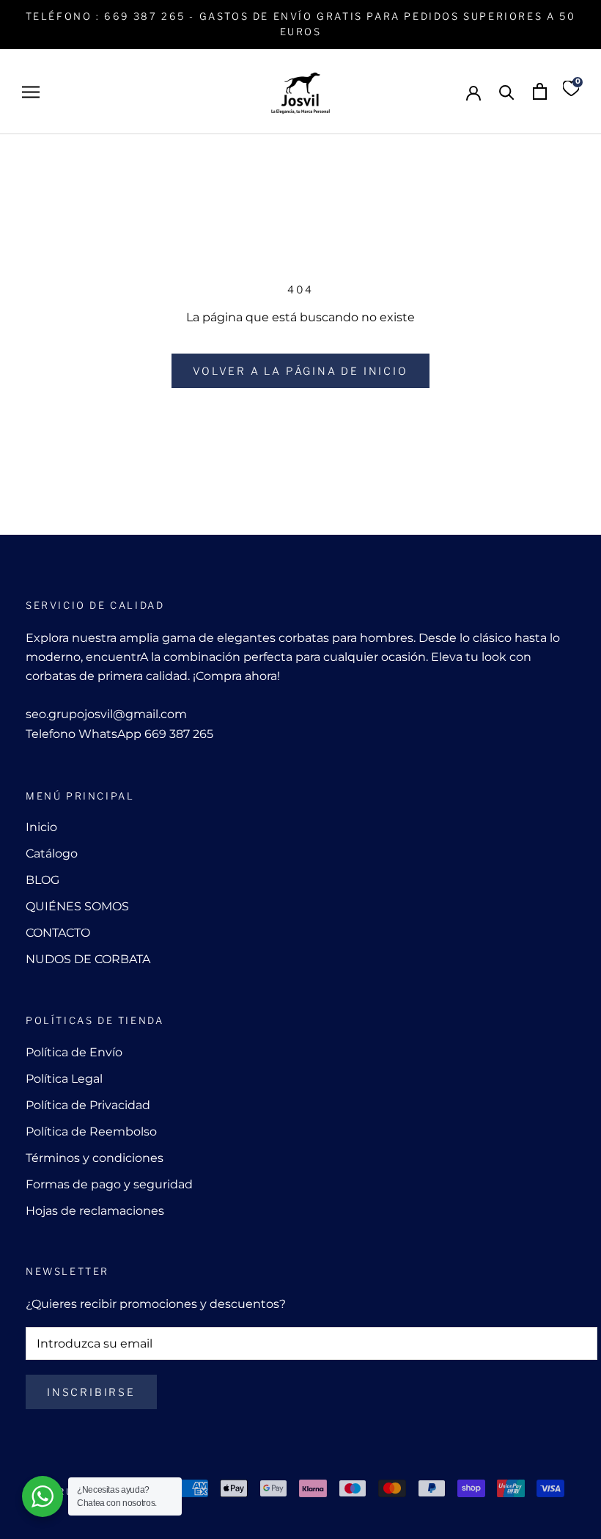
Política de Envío (74, 1052)
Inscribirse (91, 1392)
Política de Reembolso (91, 1131)
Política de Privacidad (88, 1105)
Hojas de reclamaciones (95, 1211)
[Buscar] (507, 91)
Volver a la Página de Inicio (300, 371)
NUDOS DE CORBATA (88, 959)
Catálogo (52, 853)
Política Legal (64, 1079)
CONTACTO (58, 933)
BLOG (42, 880)
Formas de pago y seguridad (109, 1184)
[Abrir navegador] (31, 91)
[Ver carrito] (540, 91)
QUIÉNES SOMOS (77, 906)
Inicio (41, 827)
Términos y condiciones (94, 1158)
